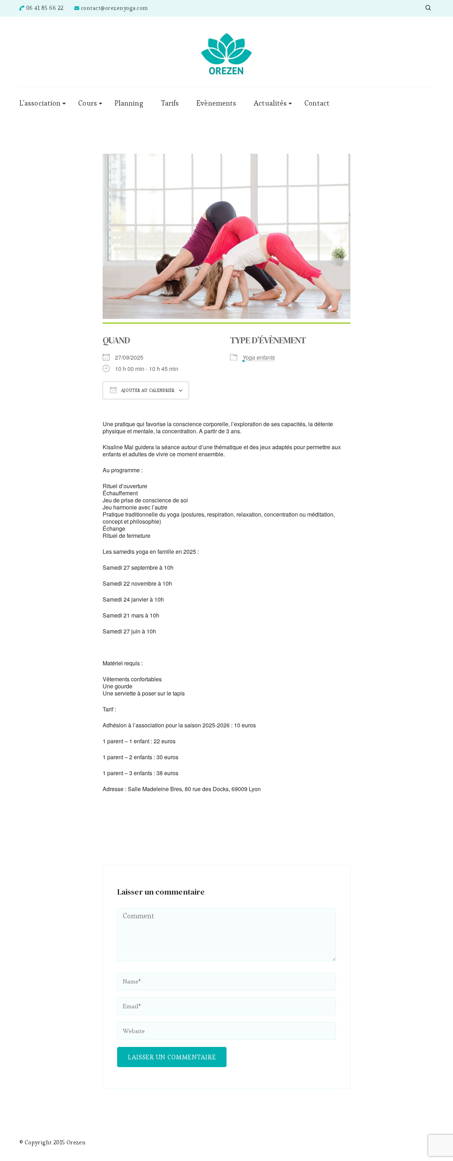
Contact (316, 103)
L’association (40, 103)
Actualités (270, 103)
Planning (129, 103)
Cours (87, 103)
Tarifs (170, 103)
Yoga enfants (258, 357)
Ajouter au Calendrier (147, 390)
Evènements (216, 103)
